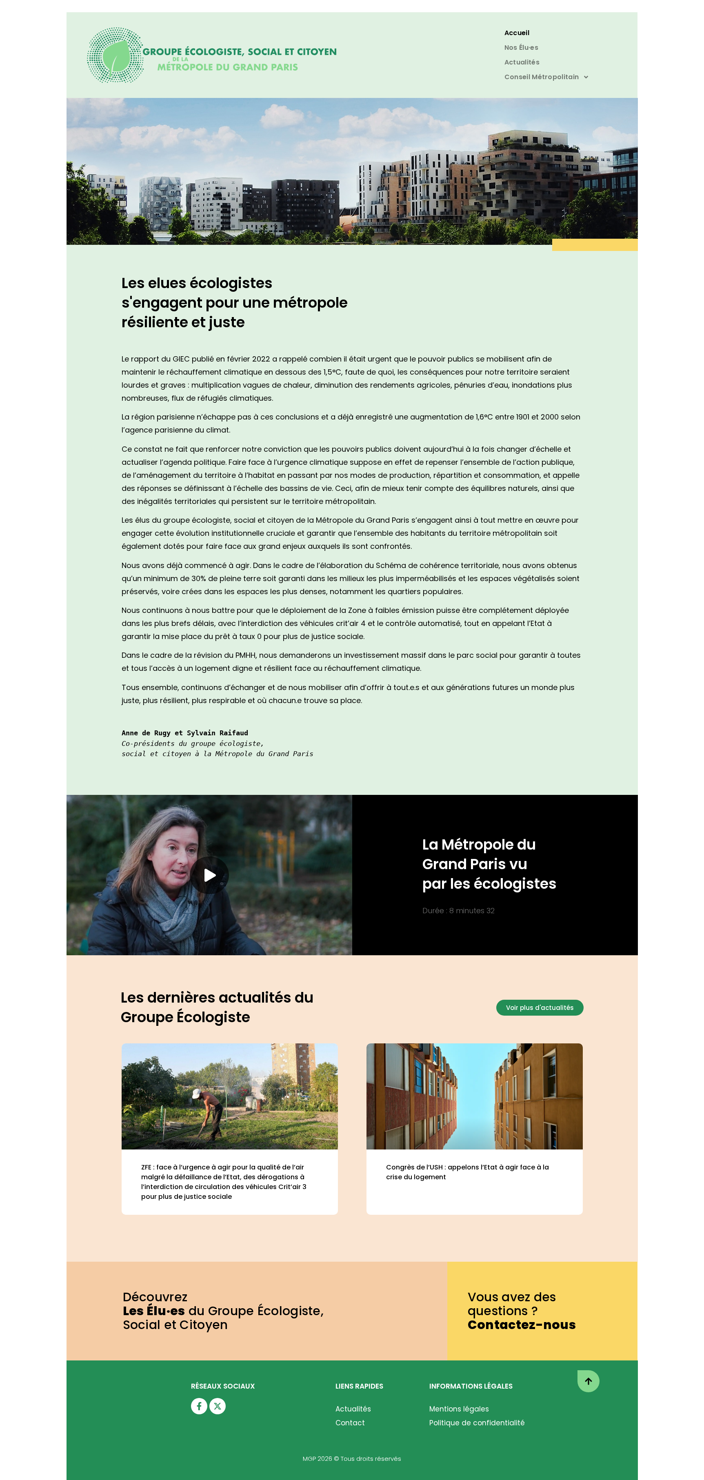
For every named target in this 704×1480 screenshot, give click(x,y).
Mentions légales (459, 1409)
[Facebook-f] (199, 1406)
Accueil (516, 33)
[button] (209, 875)
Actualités (522, 62)
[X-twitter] (217, 1406)
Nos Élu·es (521, 47)
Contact (350, 1423)
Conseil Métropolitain (541, 77)
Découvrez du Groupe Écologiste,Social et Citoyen (223, 1311)
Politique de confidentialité (477, 1423)
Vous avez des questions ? (522, 1311)
